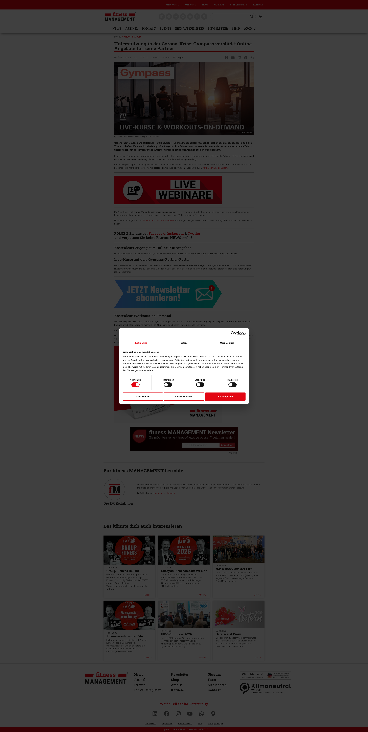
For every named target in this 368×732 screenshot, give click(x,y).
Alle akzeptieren (225, 396)
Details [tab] (184, 342)
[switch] (168, 384)
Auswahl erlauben (184, 396)
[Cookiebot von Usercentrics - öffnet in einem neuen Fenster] (233, 333)
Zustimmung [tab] (141, 342)
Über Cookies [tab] (227, 342)
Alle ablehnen (143, 396)
